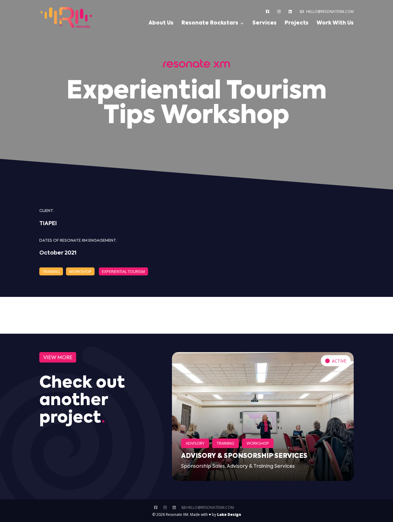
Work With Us (335, 23)
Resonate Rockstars (209, 23)
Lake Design (229, 514)
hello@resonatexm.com (329, 11)
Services (264, 23)
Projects (297, 23)
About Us (161, 23)
